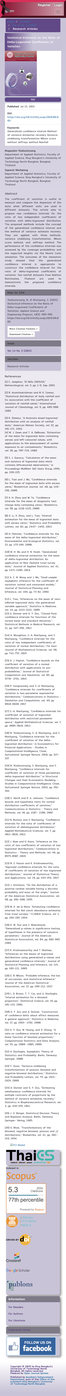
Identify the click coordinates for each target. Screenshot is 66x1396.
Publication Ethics (19, 1330)
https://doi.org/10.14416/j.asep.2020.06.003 (32, 119)
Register (44, 4)
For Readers (15, 1307)
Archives (25, 21)
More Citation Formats (22, 329)
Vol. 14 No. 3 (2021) (24, 25)
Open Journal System (36, 1373)
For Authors (15, 1314)
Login (58, 4)
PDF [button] (33, 99)
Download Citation (20, 334)
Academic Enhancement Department (31, 1378)
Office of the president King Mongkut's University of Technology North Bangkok (32, 1381)
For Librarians (16, 1320)
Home (11, 21)
